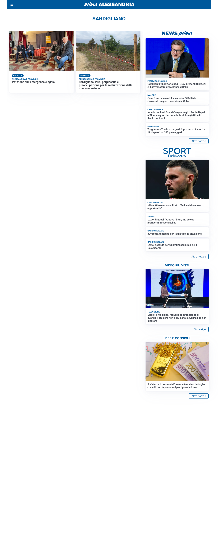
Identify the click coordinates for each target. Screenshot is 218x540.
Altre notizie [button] (199, 141)
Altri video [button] (200, 329)
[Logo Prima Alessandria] (109, 4)
